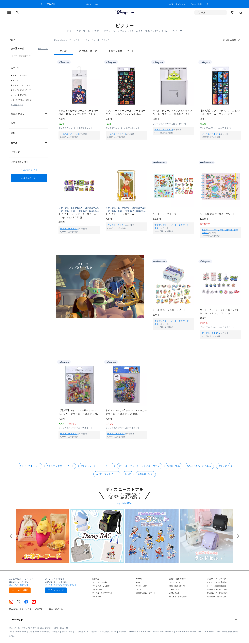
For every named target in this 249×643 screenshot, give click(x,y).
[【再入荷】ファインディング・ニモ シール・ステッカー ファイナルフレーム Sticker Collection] (220, 85)
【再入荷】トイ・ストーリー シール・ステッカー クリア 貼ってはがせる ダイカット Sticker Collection (79, 412)
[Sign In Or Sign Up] (17, 12)
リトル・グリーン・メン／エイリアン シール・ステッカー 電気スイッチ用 (172, 112)
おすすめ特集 (97, 590)
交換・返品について (177, 586)
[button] (41, 4)
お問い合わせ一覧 (61, 628)
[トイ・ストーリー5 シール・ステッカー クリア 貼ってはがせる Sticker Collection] (126, 385)
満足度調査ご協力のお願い (217, 597)
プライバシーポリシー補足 (39, 632)
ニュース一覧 (14, 628)
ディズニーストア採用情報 (217, 593)
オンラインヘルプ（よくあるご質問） (37, 628)
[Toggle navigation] (9, 12)
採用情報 (122, 632)
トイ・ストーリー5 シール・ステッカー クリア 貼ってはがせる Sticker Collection (126, 412)
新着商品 (95, 579)
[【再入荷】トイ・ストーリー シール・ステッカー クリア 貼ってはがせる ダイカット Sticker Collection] (79, 385)
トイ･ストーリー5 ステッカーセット (124, 214)
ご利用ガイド (174, 590)
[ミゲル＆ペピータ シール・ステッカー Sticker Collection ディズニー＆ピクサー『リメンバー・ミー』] (79, 85)
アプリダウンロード (56, 590)
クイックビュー (79, 143)
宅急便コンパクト (29, 161)
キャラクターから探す (101, 586)
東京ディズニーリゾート (145, 593)
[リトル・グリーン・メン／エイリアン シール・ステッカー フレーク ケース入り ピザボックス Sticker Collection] (220, 284)
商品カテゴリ (29, 113)
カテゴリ (29, 68)
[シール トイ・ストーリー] (173, 186)
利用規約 (55, 632)
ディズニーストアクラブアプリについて (60, 585)
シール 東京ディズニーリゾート (169, 310)
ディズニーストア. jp (69, 134)
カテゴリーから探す (100, 582)
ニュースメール (56, 609)
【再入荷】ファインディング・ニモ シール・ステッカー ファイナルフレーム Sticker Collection (220, 112)
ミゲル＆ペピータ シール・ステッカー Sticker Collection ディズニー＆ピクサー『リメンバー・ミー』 (78, 112)
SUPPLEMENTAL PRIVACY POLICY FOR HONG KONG (198, 632)
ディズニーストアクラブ (216, 579)
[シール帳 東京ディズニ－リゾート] (220, 186)
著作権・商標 (67, 632)
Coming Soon (141, 586)
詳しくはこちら (182, 4)
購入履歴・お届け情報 (178, 597)
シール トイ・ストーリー (166, 214)
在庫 (29, 123)
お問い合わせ (174, 593)
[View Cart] (240, 12)
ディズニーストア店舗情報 (217, 582)
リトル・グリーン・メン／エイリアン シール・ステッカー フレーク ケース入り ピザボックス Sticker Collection (220, 312)
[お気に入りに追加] (99, 62)
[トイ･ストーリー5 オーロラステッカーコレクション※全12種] (79, 186)
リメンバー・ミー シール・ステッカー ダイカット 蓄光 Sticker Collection (125, 112)
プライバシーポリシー (18, 632)
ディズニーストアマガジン (102, 593)
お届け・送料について (178, 579)
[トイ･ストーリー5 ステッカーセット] (126, 186)
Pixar (138, 582)
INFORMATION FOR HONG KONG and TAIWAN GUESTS (151, 632)
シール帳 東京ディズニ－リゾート (217, 214)
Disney (139, 579)
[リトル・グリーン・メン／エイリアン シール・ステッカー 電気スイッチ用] (173, 85)
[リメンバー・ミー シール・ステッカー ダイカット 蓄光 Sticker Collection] (126, 85)
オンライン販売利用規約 (216, 586)
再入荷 (139, 590)
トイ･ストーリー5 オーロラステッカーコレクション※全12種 (78, 216)
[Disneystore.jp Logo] (124, 12)
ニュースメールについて (18, 585)
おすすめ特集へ (124, 503)
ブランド (29, 152)
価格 (29, 132)
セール (29, 142)
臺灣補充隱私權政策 (230, 632)
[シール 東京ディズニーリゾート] (173, 284)
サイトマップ (97, 597)
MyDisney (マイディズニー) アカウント (27, 609)
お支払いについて (176, 582)
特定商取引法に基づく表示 (217, 590)
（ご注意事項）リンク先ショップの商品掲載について (95, 632)
